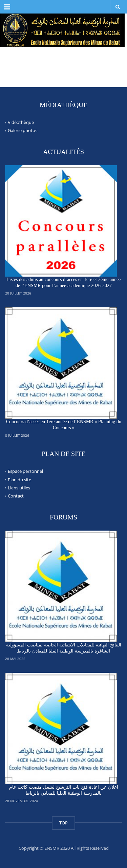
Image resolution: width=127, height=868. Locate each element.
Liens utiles (19, 488)
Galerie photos (22, 130)
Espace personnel (25, 471)
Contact (16, 496)
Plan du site (19, 479)
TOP (63, 823)
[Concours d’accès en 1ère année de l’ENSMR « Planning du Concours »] (61, 363)
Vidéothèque (21, 122)
